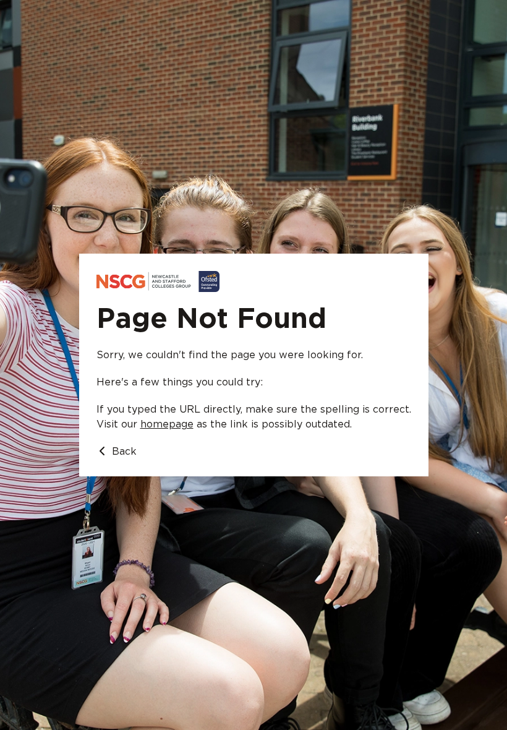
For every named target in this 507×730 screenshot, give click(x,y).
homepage (167, 424)
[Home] (253, 281)
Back (123, 452)
